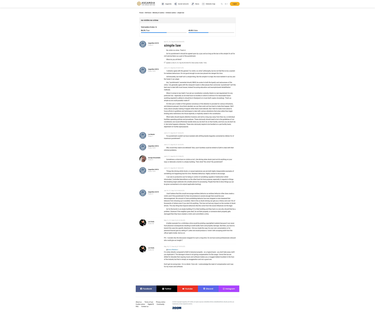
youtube (189, 289)
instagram (230, 289)
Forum (141, 12)
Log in (235, 4)
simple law (180, 12)
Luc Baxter (151, 134)
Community (160, 304)
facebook (147, 289)
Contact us (144, 306)
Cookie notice (140, 304)
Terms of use (149, 302)
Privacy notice (160, 302)
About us (139, 302)
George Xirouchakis (154, 157)
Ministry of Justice (158, 12)
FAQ (137, 306)
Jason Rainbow (173, 250)
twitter (168, 289)
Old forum (148, 12)
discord (209, 289)
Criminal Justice (171, 12)
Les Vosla (151, 221)
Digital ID (151, 304)
